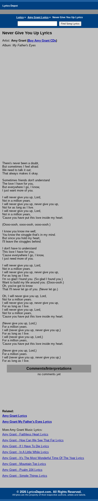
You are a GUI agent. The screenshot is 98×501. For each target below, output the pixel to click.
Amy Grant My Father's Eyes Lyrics (27, 421)
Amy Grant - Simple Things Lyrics (24, 475)
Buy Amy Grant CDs (42, 40)
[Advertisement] (49, 110)
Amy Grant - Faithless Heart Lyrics (25, 434)
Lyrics (20, 17)
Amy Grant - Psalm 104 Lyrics (22, 469)
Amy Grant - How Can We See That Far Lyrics (33, 440)
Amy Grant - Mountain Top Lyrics (24, 464)
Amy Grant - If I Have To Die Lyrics (25, 446)
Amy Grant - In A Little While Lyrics (25, 452)
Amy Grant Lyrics (38, 17)
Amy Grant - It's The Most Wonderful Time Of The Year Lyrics (43, 458)
